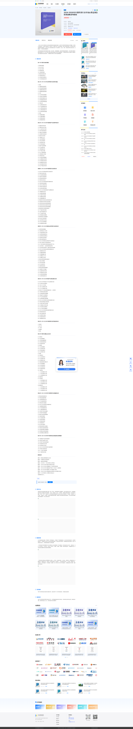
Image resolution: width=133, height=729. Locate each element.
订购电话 (65, 24)
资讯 (47, 3)
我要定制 (94, 156)
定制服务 (50, 482)
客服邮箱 (65, 26)
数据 (52, 3)
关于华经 (57, 716)
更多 (95, 73)
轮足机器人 (90, 96)
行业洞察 (57, 3)
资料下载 (65, 28)
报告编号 (65, 21)
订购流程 (76, 40)
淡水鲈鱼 (90, 91)
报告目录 (37, 40)
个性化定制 (78, 34)
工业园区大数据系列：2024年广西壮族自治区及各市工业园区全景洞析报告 (66, 628)
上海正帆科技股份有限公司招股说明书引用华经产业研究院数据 (79, 654)
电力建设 (87, 68)
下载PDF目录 (75, 28)
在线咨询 (86, 34)
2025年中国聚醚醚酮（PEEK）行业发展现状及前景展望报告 (40, 616)
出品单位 (65, 23)
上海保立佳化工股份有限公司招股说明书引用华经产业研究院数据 (92, 655)
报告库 (74, 3)
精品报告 (44, 7)
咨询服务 (69, 3)
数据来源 (50, 40)
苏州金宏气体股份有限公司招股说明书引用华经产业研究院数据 (40, 654)
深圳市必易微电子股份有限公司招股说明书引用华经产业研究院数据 (53, 655)
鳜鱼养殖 (90, 87)
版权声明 (57, 720)
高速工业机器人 (91, 82)
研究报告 (63, 3)
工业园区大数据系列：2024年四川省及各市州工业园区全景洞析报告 (92, 628)
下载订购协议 (70, 28)
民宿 (38, 478)
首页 (37, 7)
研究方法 (44, 40)
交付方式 (65, 30)
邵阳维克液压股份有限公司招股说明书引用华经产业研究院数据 (66, 654)
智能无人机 (87, 59)
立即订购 (68, 34)
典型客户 (57, 718)
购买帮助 (57, 722)
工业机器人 (87, 63)
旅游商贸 (49, 7)
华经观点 (83, 73)
